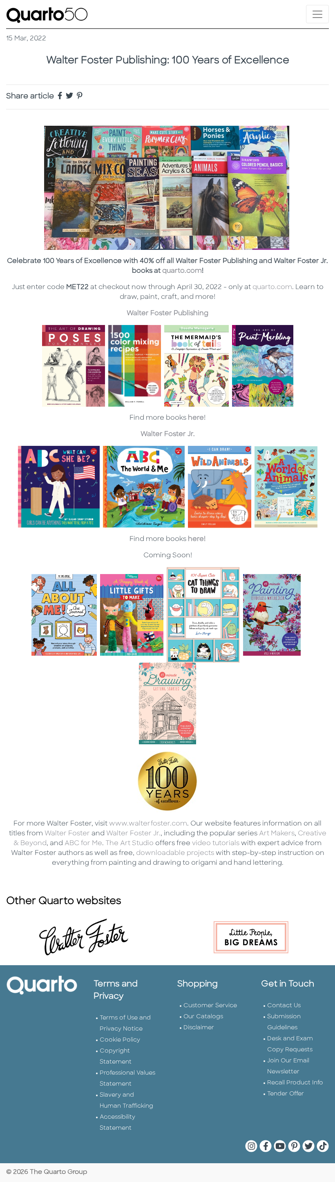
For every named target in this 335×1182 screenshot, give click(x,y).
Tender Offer (285, 1094)
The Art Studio (129, 843)
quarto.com (182, 271)
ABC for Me (82, 843)
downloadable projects (174, 853)
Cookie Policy (120, 1040)
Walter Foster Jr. (168, 434)
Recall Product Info (295, 1083)
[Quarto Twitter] (68, 96)
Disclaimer (198, 1028)
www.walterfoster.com (148, 824)
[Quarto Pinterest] (79, 96)
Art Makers (277, 833)
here (196, 418)
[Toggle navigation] (317, 14)
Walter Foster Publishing (167, 313)
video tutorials (215, 843)
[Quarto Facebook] (59, 96)
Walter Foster (67, 833)
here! (196, 539)
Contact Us (284, 1006)
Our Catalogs (203, 1017)
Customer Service (210, 1006)
